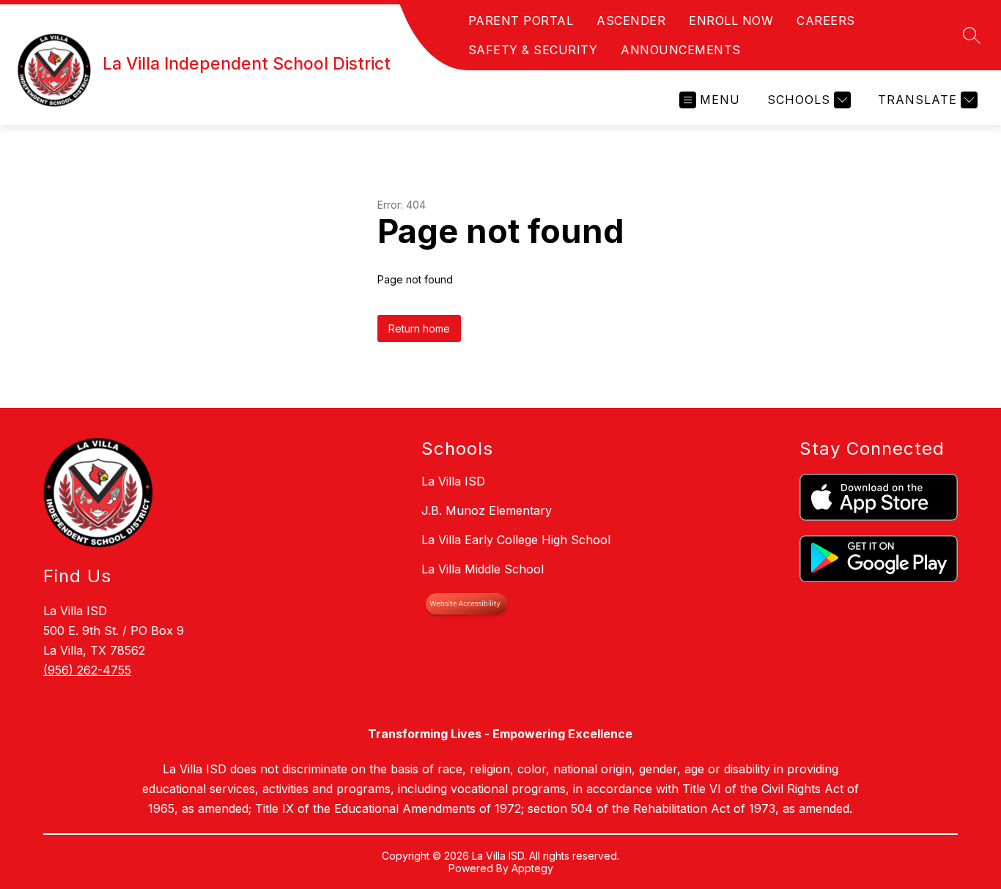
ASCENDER (630, 20)
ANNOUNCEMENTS (681, 49)
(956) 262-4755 (87, 670)
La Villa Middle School (482, 569)
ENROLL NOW (731, 20)
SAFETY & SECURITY (533, 49)
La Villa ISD (453, 481)
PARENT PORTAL (521, 20)
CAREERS (826, 20)
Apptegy (532, 868)
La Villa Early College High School (515, 539)
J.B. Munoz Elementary (486, 510)
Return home (419, 328)
